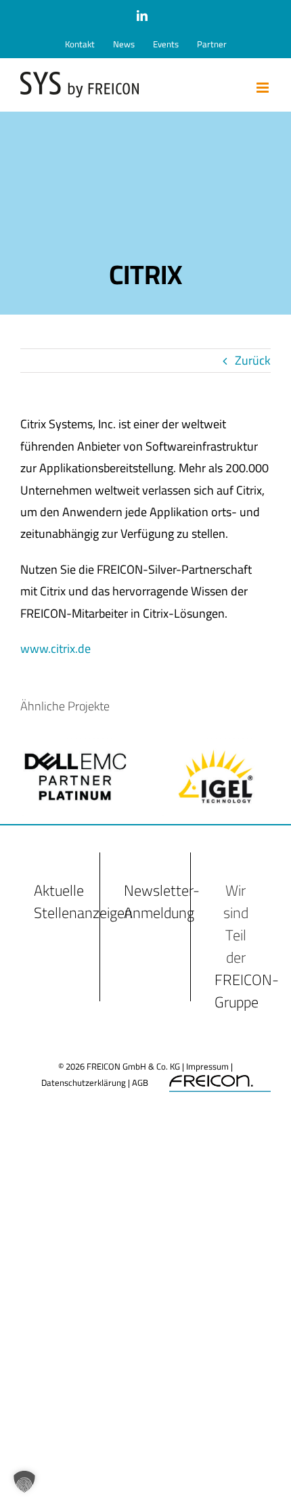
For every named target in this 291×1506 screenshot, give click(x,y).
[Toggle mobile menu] (263, 88)
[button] (24, 1481)
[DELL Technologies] (75, 745)
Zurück (253, 360)
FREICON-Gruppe (247, 990)
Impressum (207, 1066)
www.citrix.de (55, 648)
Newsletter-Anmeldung (162, 901)
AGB (140, 1082)
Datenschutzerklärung (83, 1082)
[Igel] (215, 745)
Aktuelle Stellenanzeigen (83, 901)
